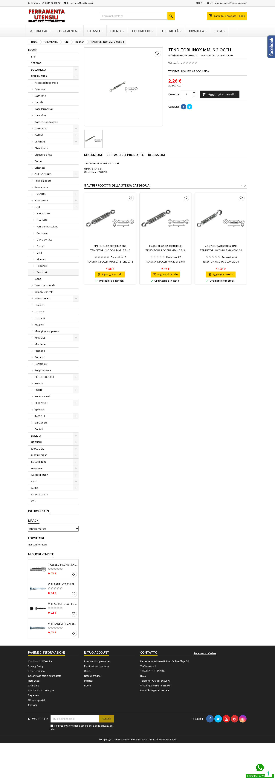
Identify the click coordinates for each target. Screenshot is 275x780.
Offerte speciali (36, 700)
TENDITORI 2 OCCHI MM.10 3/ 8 (165, 250)
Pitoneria (40, 350)
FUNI (37, 207)
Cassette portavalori (46, 122)
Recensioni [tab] (156, 155)
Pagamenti (34, 695)
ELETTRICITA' (39, 455)
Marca (204, 55)
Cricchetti (40, 167)
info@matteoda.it (84, 3)
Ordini (87, 671)
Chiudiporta (41, 148)
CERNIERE (40, 141)
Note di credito (92, 675)
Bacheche (40, 95)
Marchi (33, 521)
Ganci (38, 278)
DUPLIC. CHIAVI (43, 174)
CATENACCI (41, 128)
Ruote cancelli (43, 396)
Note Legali (34, 680)
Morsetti (41, 259)
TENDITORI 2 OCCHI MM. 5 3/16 (110, 250)
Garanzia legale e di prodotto (44, 675)
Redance (42, 265)
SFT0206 (36, 63)
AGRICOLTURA (39, 475)
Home (32, 50)
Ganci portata (44, 239)
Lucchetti (40, 318)
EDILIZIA (36, 435)
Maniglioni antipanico (47, 331)
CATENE (39, 135)
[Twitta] (189, 106)
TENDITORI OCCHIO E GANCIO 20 (221, 250)
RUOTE (38, 390)
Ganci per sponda (45, 285)
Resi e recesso (36, 671)
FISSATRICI (40, 194)
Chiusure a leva (44, 154)
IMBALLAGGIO (42, 298)
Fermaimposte (43, 180)
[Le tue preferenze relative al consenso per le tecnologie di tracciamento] (268, 773)
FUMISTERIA (41, 200)
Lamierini (40, 305)
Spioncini (40, 409)
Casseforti (41, 115)
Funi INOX (42, 220)
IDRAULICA (37, 448)
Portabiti (39, 357)
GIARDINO (37, 468)
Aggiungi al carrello (219, 94)
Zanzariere (41, 422)
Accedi (223, 3)
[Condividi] (183, 106)
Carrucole (42, 233)
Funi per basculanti (47, 226)
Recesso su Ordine (205, 653)
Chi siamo (33, 685)
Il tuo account (96, 652)
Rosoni (39, 383)
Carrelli (39, 102)
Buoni (87, 685)
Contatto (149, 652)
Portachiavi (41, 363)
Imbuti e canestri (44, 292)
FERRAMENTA (39, 76)
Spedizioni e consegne (41, 690)
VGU (33, 501)
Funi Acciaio (43, 213)
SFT (33, 56)
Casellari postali (44, 109)
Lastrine (39, 311)
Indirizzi (88, 680)
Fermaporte (41, 187)
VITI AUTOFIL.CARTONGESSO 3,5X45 (62, 603)
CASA (34, 481)
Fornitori (36, 538)
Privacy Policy (35, 666)
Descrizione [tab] (93, 155)
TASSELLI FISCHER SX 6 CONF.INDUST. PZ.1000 (62, 564)
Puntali (39, 429)
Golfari (41, 246)
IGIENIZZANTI (39, 494)
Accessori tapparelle (46, 82)
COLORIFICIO (38, 461)
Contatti (32, 705)
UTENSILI (36, 442)
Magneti (39, 324)
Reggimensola (43, 370)
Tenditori (42, 272)
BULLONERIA (38, 69)
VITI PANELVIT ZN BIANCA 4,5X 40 (62, 584)
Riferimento (175, 55)
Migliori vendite (41, 554)
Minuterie (40, 344)
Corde (38, 161)
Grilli (39, 252)
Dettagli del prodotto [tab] (125, 155)
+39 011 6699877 (51, 3)
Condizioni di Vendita (40, 661)
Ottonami (40, 89)
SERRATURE (41, 403)
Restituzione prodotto (96, 666)
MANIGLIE (40, 337)
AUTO (34, 488)
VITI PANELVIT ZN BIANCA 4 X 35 (62, 623)
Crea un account (238, 3)
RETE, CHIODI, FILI (44, 377)
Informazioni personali (97, 661)
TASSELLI (40, 416)
